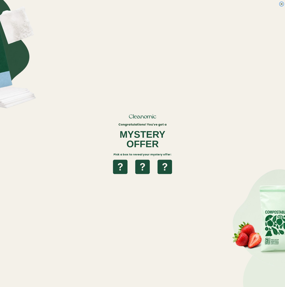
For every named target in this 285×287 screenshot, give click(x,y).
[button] (120, 167)
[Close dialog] (281, 4)
